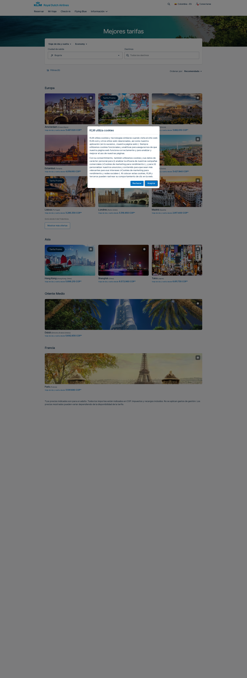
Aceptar (151, 183)
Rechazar (137, 183)
